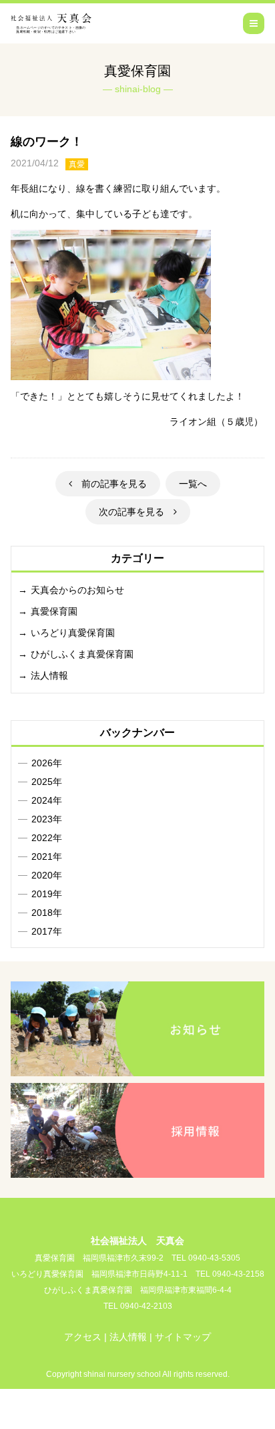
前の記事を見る (109, 483)
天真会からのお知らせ (77, 590)
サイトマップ (183, 1336)
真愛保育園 (54, 611)
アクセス (82, 1336)
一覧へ (193, 483)
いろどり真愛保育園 (73, 632)
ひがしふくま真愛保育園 (82, 654)
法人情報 (49, 675)
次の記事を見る (136, 511)
